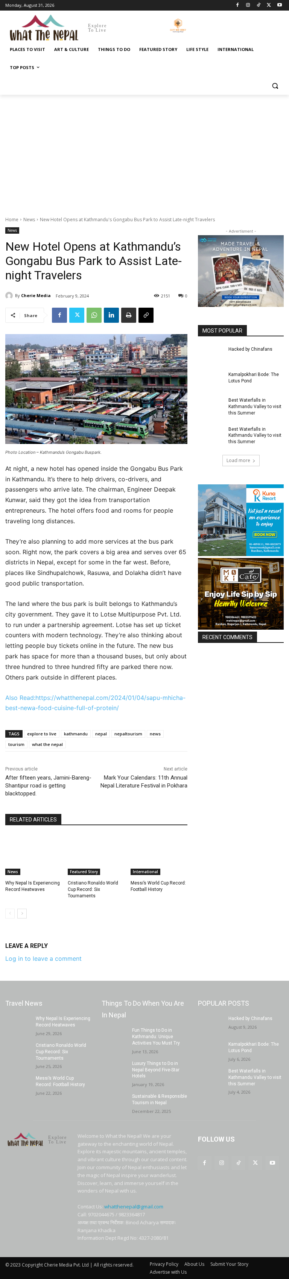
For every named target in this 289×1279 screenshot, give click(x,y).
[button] (275, 86)
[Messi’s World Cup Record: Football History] (159, 855)
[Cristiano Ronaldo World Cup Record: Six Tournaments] (96, 855)
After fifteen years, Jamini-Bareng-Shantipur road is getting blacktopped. (48, 785)
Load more (238, 460)
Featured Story (84, 871)
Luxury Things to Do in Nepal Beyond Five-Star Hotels (155, 1070)
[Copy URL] (146, 315)
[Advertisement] (144, 151)
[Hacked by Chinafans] (211, 355)
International (145, 871)
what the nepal (47, 744)
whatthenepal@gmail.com (133, 1206)
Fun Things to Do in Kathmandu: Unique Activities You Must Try (156, 1037)
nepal (101, 734)
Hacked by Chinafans (250, 349)
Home (11, 219)
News (29, 219)
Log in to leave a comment (43, 958)
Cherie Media (36, 295)
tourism (16, 744)
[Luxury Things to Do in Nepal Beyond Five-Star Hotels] (114, 1069)
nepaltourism (128, 734)
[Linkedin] (111, 315)
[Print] (128, 315)
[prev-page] (10, 913)
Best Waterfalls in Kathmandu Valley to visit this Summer (254, 407)
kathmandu (76, 734)
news (155, 734)
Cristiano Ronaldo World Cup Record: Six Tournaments (93, 889)
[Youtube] (279, 5)
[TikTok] (258, 5)
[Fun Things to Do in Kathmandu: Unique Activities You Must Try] (114, 1036)
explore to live (41, 734)
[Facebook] (237, 5)
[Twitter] (269, 5)
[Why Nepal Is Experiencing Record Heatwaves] (33, 855)
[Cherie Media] (10, 295)
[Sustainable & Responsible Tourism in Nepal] (114, 1102)
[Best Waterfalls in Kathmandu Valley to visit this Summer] (211, 406)
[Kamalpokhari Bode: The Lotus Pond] (211, 380)
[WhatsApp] (94, 315)
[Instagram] (248, 5)
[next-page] (22, 913)
